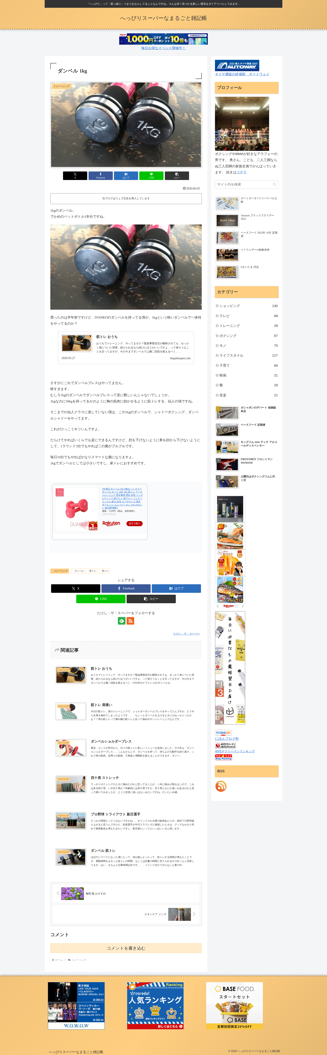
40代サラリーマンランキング (235, 751)
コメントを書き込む (126, 948)
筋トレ (105, 571)
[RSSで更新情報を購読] (130, 621)
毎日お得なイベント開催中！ (163, 48)
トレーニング (61, 571)
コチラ (241, 172)
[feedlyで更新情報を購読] (121, 621)
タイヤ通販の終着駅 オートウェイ (242, 74)
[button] (177, 175)
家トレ (92, 571)
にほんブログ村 (227, 739)
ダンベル (79, 571)
